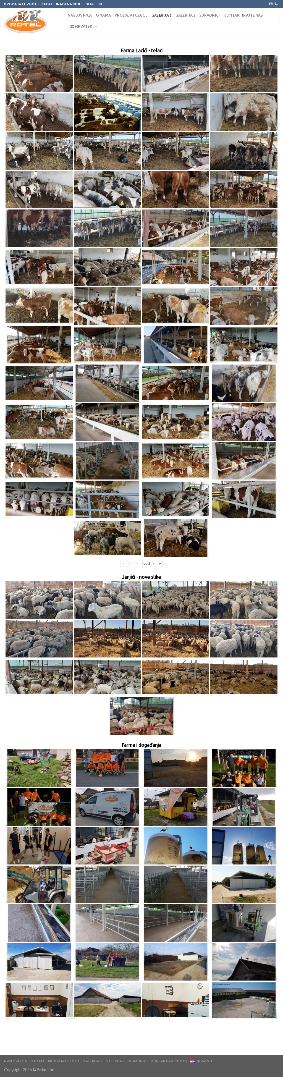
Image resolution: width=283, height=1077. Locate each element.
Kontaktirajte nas (243, 15)
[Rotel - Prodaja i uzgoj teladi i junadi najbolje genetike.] (31, 20)
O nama (103, 15)
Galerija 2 (185, 15)
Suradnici (209, 15)
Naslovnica (80, 15)
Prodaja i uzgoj (131, 15)
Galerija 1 (161, 15)
